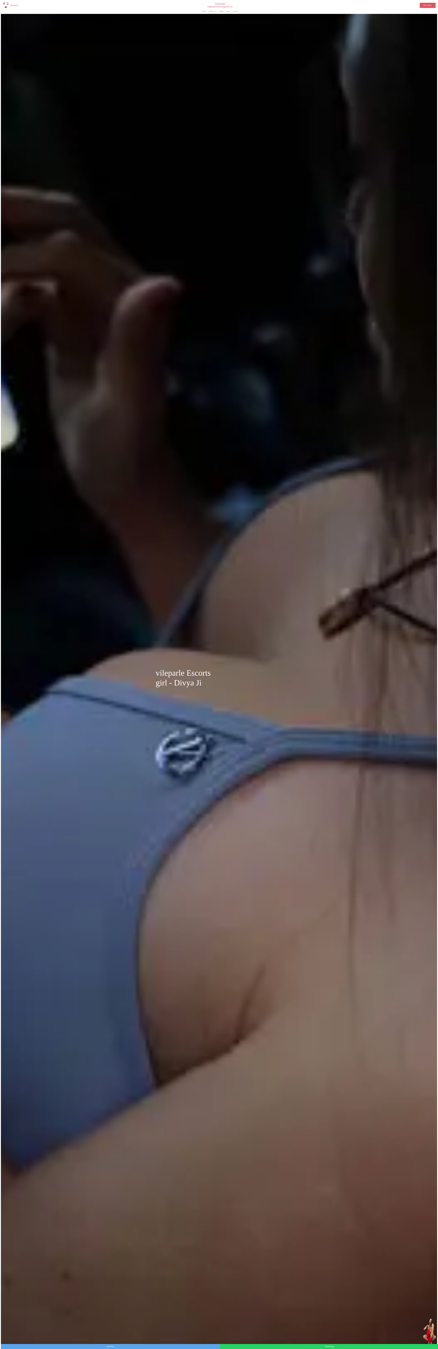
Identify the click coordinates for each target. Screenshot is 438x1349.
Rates (228, 11)
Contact (235, 11)
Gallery (221, 11)
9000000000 (220, 4)
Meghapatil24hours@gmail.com (220, 7)
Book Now (428, 5)
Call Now (110, 1346)
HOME (204, 11)
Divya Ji (14, 5)
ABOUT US (212, 11)
